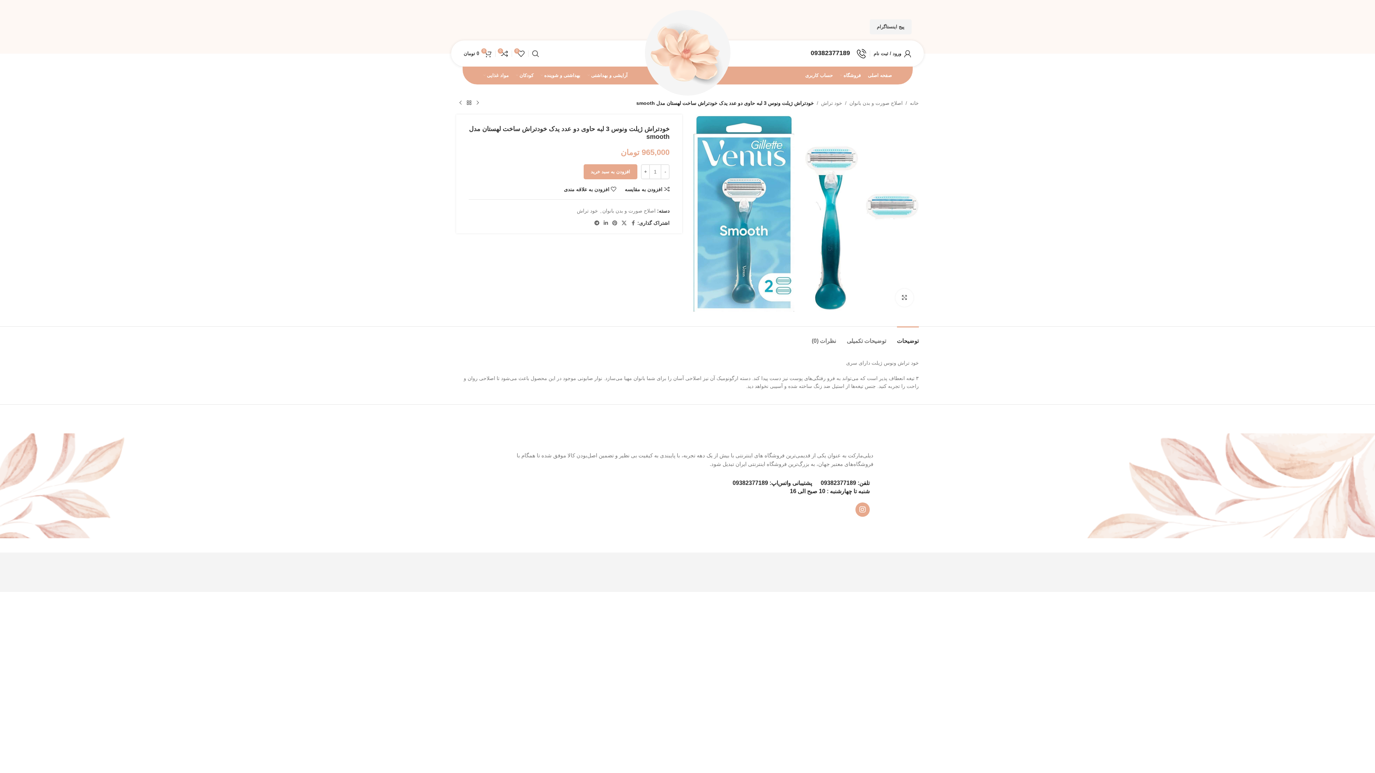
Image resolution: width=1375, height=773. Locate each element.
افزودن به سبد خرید (610, 171)
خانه (914, 103)
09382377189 (838, 483)
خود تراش (831, 103)
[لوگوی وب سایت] (687, 53)
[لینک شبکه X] (624, 223)
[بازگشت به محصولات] (469, 103)
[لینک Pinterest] (614, 223)
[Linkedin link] (606, 223)
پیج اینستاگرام (890, 26)
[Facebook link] (633, 223)
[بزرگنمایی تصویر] (904, 298)
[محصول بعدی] (460, 103)
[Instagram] (862, 509)
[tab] (908, 337)
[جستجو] (536, 54)
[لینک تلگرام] (597, 223)
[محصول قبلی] (477, 103)
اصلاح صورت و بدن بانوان (876, 103)
